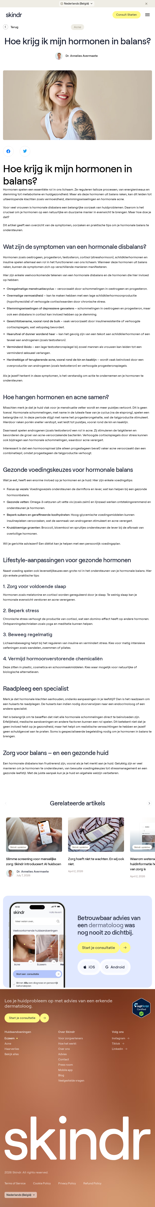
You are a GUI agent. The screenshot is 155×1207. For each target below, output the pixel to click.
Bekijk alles (12, 1054)
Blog (61, 1075)
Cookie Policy (42, 1183)
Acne (8, 1043)
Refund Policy (92, 1183)
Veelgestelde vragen (71, 1080)
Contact (63, 1059)
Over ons (64, 1049)
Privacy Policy (67, 1183)
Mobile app (65, 1070)
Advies (62, 1054)
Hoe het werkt (67, 1043)
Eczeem (10, 1038)
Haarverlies (12, 1049)
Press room (65, 1064)
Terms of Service (15, 1183)
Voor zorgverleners (70, 1038)
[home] (14, 14)
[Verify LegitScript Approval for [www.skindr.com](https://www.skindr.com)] (141, 1007)
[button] (77, 3)
